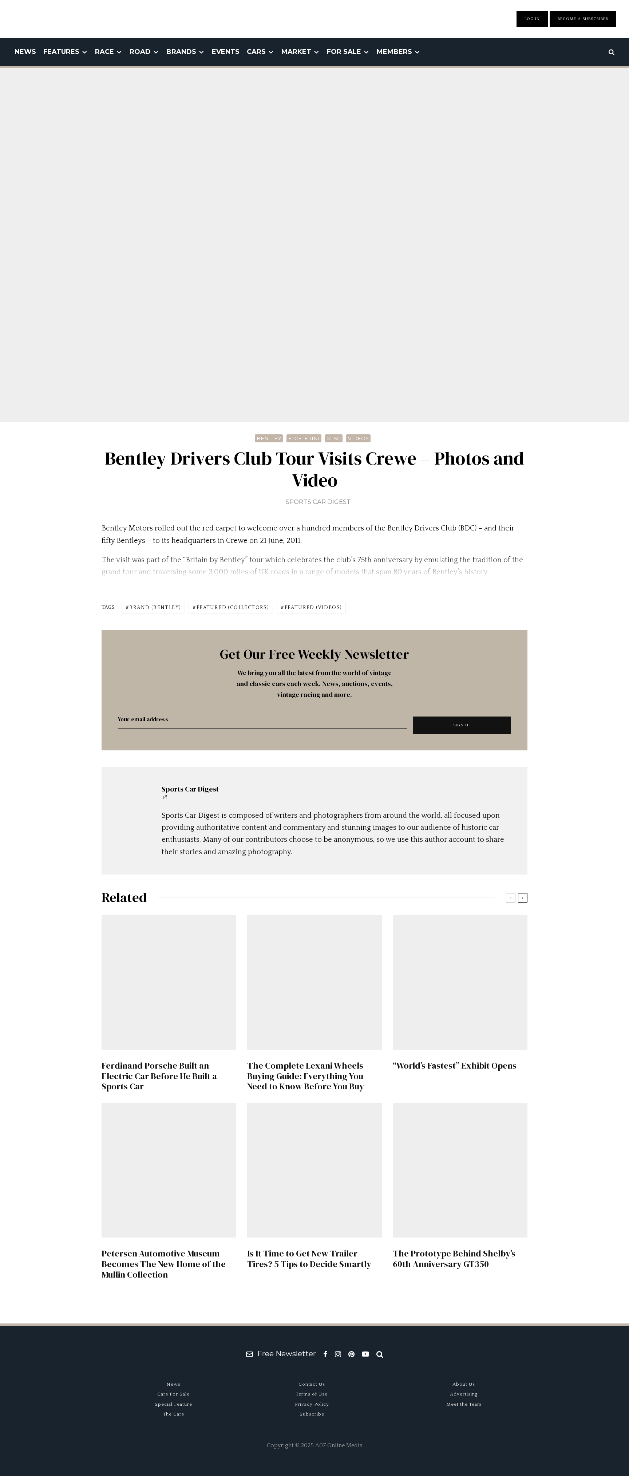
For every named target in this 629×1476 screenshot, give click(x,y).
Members (394, 52)
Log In (532, 19)
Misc (334, 438)
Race (104, 52)
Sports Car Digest (318, 501)
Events (226, 52)
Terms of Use (312, 1394)
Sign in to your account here (346, 1068)
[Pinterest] (351, 1354)
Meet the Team (464, 1404)
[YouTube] (365, 1354)
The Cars (173, 1414)
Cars (256, 52)
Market (296, 52)
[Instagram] (338, 1354)
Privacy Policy (312, 1404)
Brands (181, 52)
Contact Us (311, 1384)
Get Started (315, 1041)
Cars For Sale (173, 1394)
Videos (358, 438)
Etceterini (304, 438)
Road (140, 52)
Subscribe (312, 1414)
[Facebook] (325, 1354)
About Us (463, 1384)
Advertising (464, 1394)
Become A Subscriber (583, 19)
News (25, 52)
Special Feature (173, 1404)
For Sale (344, 52)
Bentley (269, 438)
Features (61, 52)
